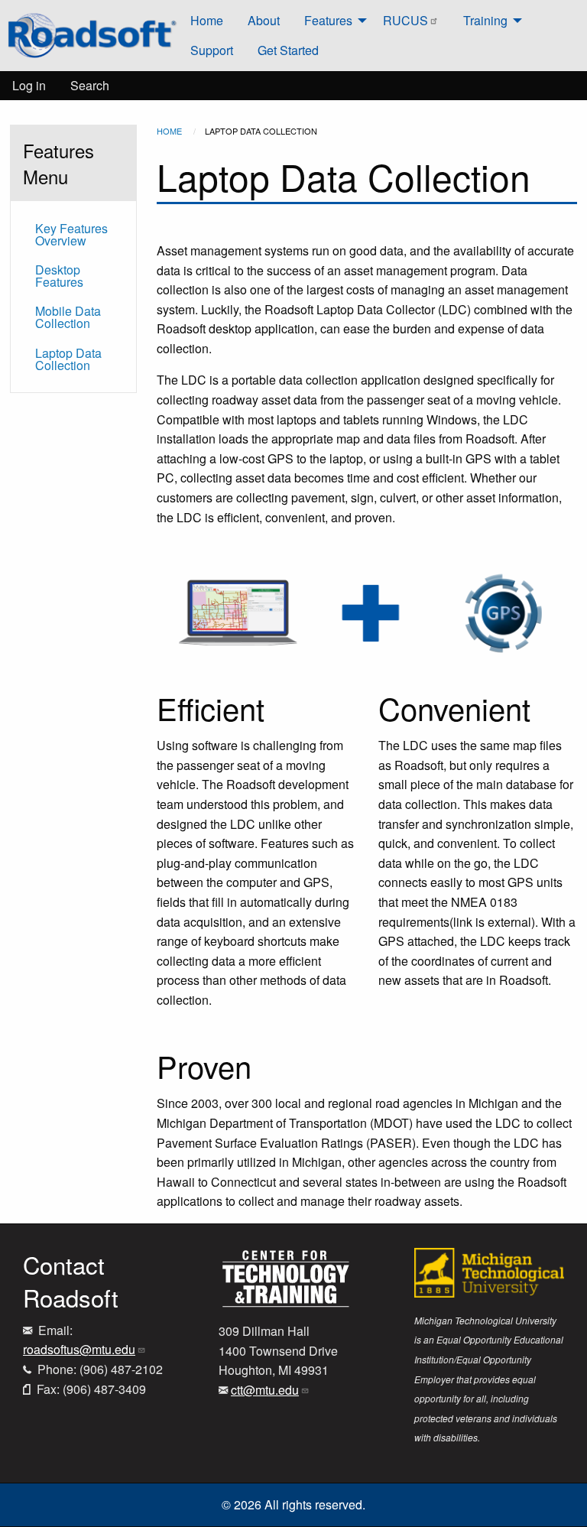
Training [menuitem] (485, 20)
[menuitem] (92, 36)
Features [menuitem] (328, 20)
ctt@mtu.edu (265, 1390)
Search (89, 85)
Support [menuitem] (211, 50)
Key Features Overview (71, 234)
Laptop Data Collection (68, 359)
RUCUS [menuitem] (405, 20)
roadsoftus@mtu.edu (79, 1349)
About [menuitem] (264, 20)
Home (169, 131)
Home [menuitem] (206, 20)
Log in (29, 85)
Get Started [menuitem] (288, 50)
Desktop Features (59, 276)
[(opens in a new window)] (285, 1276)
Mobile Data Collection (68, 317)
